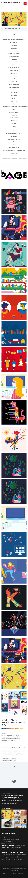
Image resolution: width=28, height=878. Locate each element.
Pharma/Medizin (14, 147)
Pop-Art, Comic (14, 153)
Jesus (8, 856)
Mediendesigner (14, 87)
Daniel (5, 857)
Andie (10, 861)
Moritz (9, 859)
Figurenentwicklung (14, 53)
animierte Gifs (14, 156)
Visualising (14, 37)
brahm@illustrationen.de (8, 843)
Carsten (19, 854)
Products (14, 115)
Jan (12, 859)
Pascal (24, 854)
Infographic (14, 51)
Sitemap (14, 873)
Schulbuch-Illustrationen (14, 62)
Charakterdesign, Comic (14, 139)
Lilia (11, 854)
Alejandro (13, 857)
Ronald (18, 861)
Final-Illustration (13, 67)
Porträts (14, 101)
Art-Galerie (14, 136)
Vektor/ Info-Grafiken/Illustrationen (14, 39)
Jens (18, 859)
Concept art (14, 42)
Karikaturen (14, 76)
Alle (14, 34)
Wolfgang (15, 854)
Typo (14, 145)
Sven (15, 856)
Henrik (11, 856)
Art (14, 78)
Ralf (21, 861)
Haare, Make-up (14, 118)
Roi (15, 861)
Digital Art (14, 45)
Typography (14, 95)
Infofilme (14, 59)
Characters (14, 92)
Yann (7, 861)
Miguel (17, 856)
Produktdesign (14, 112)
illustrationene (13, 803)
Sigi (22, 854)
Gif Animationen (14, 56)
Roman (6, 859)
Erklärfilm (14, 48)
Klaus (23, 856)
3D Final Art (14, 73)
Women (14, 126)
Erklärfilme (14, 142)
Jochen (17, 857)
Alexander (8, 854)
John (21, 859)
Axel (2, 857)
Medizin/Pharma (14, 84)
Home (4, 873)
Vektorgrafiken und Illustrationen (14, 150)
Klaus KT (3, 854)
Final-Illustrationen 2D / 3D (14, 133)
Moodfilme (14, 90)
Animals (14, 98)
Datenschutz (14, 875)
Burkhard (3, 861)
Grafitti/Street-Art (14, 104)
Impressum (20, 873)
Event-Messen (14, 70)
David (25, 857)
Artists (9, 873)
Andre (2, 859)
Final (14, 65)
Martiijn (15, 859)
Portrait (14, 120)
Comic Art (14, 81)
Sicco (2, 856)
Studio (14, 109)
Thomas (21, 857)
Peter (20, 856)
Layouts (14, 123)
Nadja (4, 733)
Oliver (5, 856)
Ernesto (9, 857)
